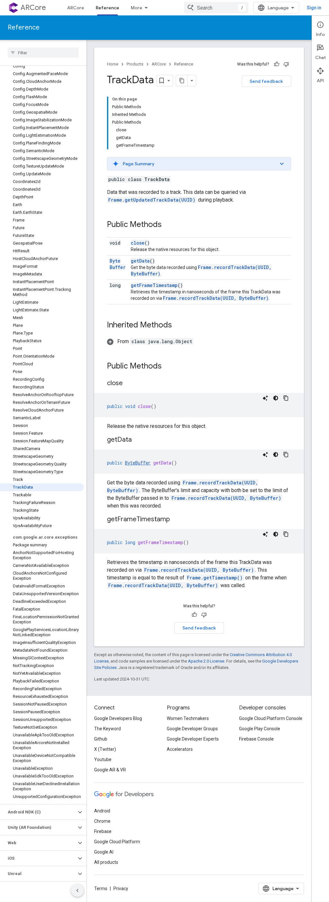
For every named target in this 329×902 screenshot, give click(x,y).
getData (140, 261)
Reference (107, 8)
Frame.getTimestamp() (215, 578)
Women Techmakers (188, 718)
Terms (100, 888)
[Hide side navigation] (77, 890)
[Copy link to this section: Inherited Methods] (178, 325)
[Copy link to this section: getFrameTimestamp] (176, 520)
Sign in (314, 7)
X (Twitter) (105, 749)
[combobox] (216, 7)
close (138, 243)
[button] (38, 812)
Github (100, 739)
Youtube (102, 759)
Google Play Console (259, 728)
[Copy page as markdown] (182, 80)
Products (135, 64)
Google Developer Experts (193, 739)
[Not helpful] (286, 64)
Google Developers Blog (118, 718)
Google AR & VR (110, 769)
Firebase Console (256, 739)
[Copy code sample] (286, 398)
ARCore (33, 7)
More (136, 8)
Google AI (103, 851)
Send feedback (266, 81)
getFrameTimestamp (154, 285)
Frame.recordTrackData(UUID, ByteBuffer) (216, 298)
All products (106, 862)
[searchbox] (43, 53)
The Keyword (107, 728)
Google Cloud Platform (117, 841)
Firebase (102, 831)
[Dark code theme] (276, 398)
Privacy (120, 888)
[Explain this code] (265, 398)
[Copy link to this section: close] (129, 383)
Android (102, 810)
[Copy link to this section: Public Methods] (168, 225)
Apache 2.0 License (206, 661)
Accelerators (180, 749)
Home (112, 64)
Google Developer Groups (192, 728)
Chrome (102, 821)
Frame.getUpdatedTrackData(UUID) (151, 200)
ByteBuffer (118, 264)
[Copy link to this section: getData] (138, 440)
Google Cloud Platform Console (270, 718)
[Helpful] (276, 64)
